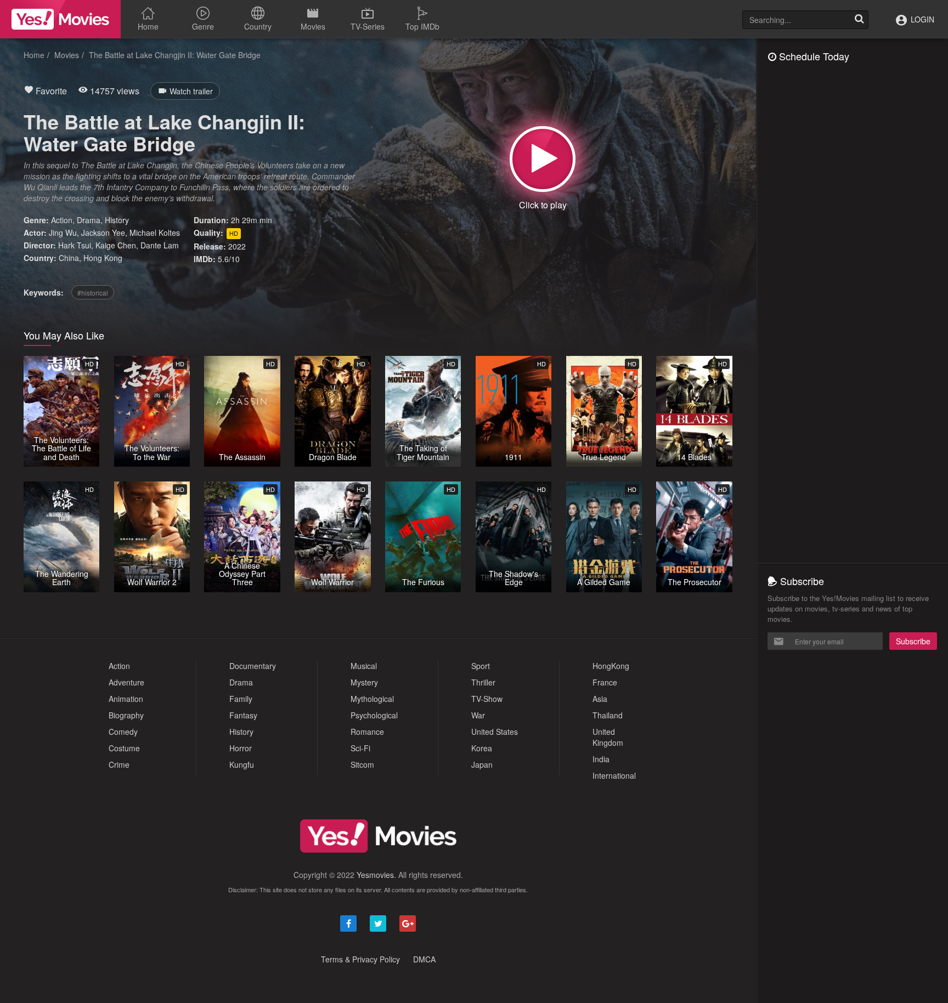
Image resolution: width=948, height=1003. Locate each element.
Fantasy (243, 715)
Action (61, 219)
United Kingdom (607, 737)
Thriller (483, 682)
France (604, 682)
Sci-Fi (360, 748)
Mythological (372, 698)
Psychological (374, 715)
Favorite (50, 90)
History (117, 219)
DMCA (424, 959)
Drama (88, 219)
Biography (126, 715)
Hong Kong (102, 257)
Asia (599, 698)
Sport (480, 665)
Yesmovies (375, 874)
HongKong (610, 665)
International (614, 775)
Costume (124, 748)
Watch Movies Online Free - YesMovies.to (60, 19)
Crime (119, 764)
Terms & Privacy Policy (360, 959)
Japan (482, 764)
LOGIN (921, 19)
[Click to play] (542, 159)
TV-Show (487, 698)
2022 (237, 246)
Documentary (252, 665)
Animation (126, 698)
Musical (364, 665)
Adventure (126, 682)
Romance (367, 731)
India (601, 758)
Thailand (607, 715)
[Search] (859, 19)
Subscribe (913, 641)
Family (240, 698)
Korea (481, 748)
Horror (240, 748)
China (69, 257)
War (478, 715)
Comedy (123, 731)
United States (494, 731)
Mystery (364, 682)
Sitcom (362, 764)
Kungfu (241, 764)
